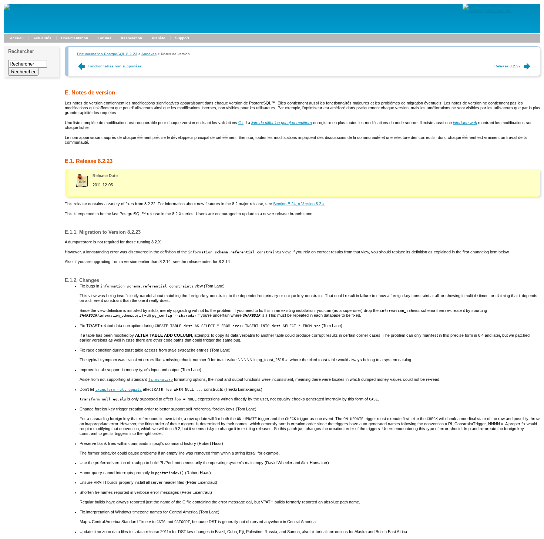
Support (182, 38)
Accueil (17, 38)
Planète (158, 38)
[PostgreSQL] (18, 6)
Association (131, 38)
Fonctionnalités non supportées (115, 66)
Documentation (74, 38)
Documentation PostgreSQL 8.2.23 (107, 54)
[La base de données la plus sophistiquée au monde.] (501, 10)
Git (241, 122)
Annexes (149, 54)
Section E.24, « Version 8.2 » (299, 204)
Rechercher (21, 51)
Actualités (42, 38)
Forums (104, 38)
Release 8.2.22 (507, 66)
